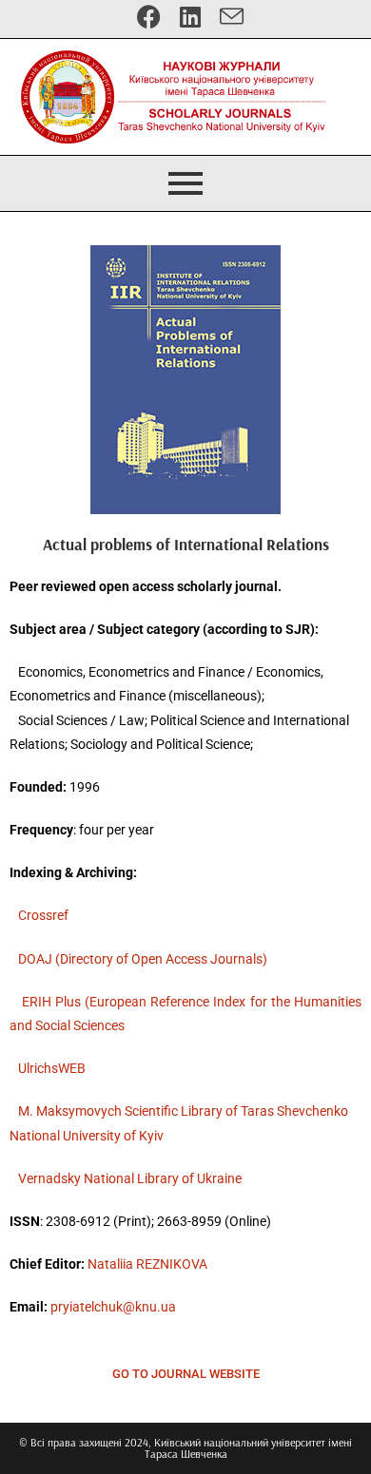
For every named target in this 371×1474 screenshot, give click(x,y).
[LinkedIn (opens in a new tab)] (190, 17)
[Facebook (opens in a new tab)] (148, 17)
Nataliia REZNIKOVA (147, 1264)
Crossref (43, 915)
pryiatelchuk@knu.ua (113, 1306)
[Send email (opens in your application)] (227, 17)
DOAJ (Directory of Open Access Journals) (142, 959)
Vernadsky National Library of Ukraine (130, 1178)
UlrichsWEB (52, 1068)
